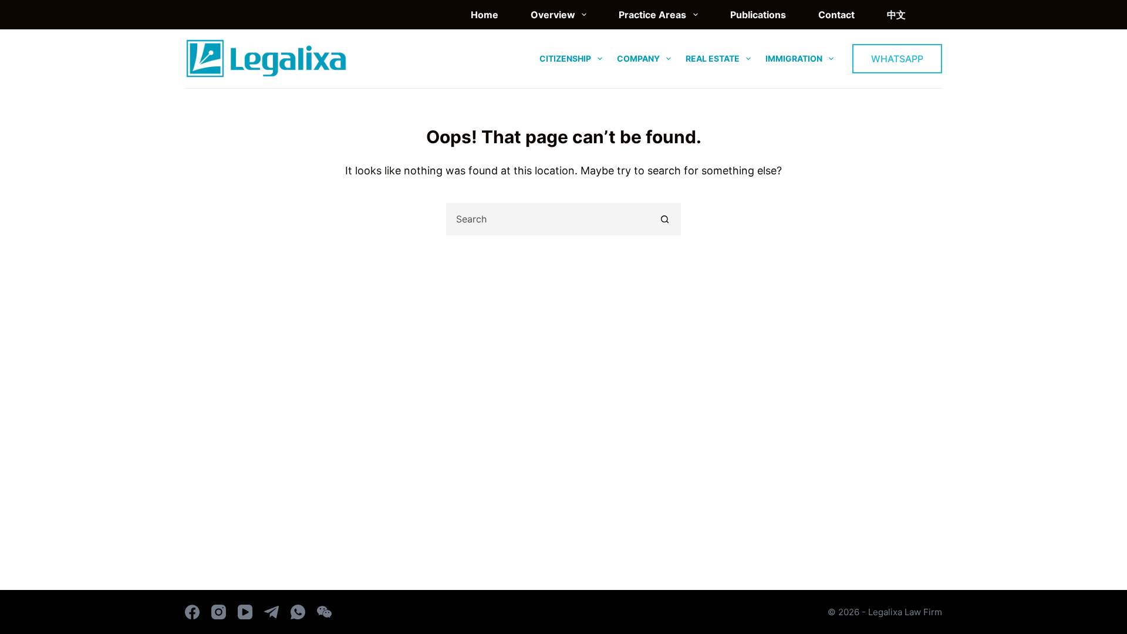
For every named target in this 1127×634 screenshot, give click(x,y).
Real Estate (713, 58)
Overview (553, 15)
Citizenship (565, 58)
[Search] (937, 15)
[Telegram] (271, 612)
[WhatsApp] (298, 612)
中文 (896, 15)
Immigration (793, 58)
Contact (836, 15)
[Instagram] (218, 612)
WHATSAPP (897, 59)
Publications (758, 15)
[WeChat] (324, 612)
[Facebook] (192, 612)
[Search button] (665, 219)
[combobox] (548, 219)
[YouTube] (245, 612)
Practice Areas (652, 15)
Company (638, 58)
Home (484, 15)
